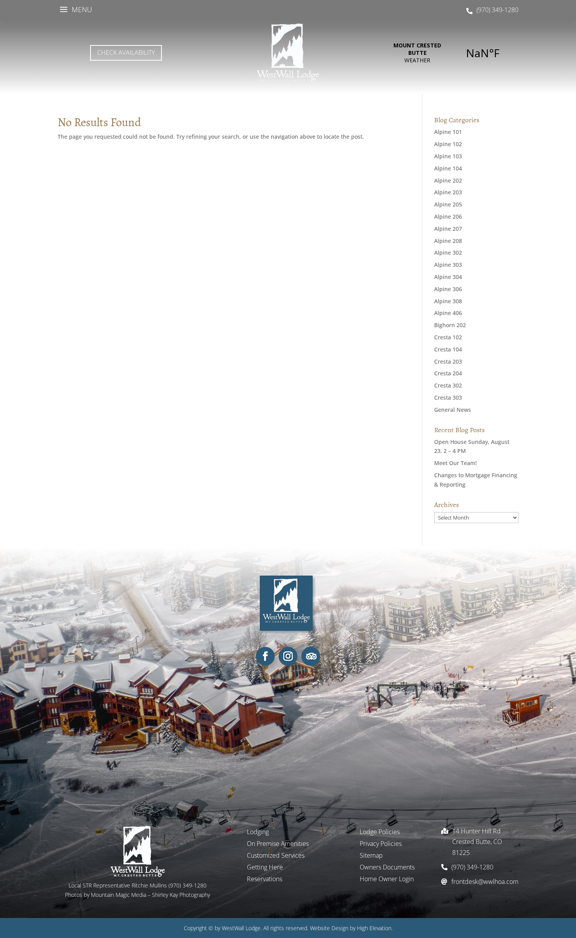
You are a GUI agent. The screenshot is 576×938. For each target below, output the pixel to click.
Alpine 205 (448, 204)
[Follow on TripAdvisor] (310, 656)
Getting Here (265, 867)
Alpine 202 (448, 180)
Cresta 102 (448, 337)
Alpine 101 (448, 132)
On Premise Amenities (278, 844)
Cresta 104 (448, 349)
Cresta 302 (448, 385)
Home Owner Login (387, 879)
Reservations (264, 879)
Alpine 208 (448, 240)
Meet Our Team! (455, 463)
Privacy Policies (381, 844)
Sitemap (371, 856)
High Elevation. (375, 928)
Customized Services (275, 856)
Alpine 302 (448, 252)
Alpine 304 (448, 277)
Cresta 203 (448, 361)
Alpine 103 (448, 156)
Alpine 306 (448, 289)
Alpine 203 (448, 192)
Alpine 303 (448, 264)
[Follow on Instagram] (288, 656)
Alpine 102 (448, 144)
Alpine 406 (448, 313)
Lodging (258, 832)
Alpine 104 (448, 168)
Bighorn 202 (450, 325)
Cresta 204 (448, 373)
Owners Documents (387, 867)
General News (452, 409)
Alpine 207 (448, 228)
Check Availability (126, 52)
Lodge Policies (380, 832)
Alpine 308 (448, 301)
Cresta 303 (448, 397)
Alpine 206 (448, 216)
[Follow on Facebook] (265, 656)
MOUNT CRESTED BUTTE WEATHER (450, 53)
